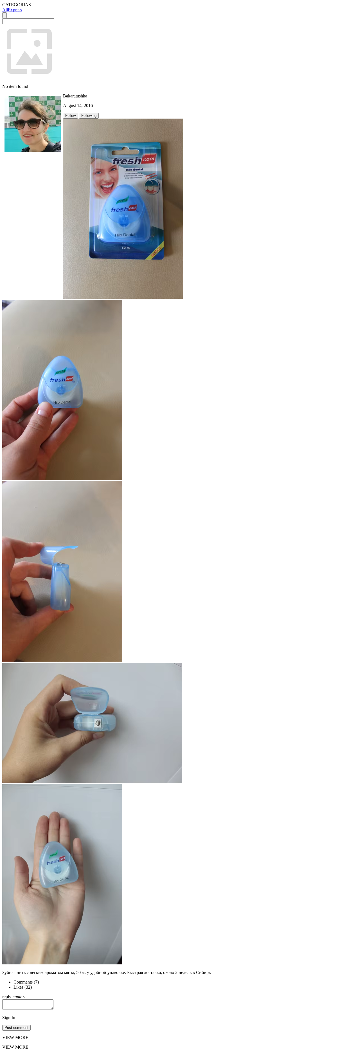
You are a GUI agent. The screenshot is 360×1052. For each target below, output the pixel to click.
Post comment (16, 1028)
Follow (70, 116)
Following (88, 116)
